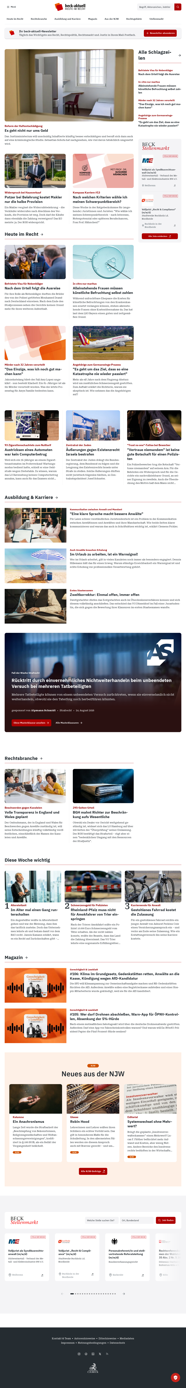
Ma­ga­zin (14, 957)
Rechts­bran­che (21, 758)
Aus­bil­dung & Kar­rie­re (29, 497)
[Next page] (123, 1293)
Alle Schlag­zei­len (154, 55)
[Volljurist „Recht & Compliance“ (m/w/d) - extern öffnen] (174, 225)
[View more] (42, 234)
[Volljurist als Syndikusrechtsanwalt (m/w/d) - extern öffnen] (174, 185)
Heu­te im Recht (21, 234)
